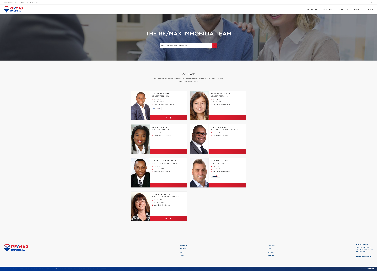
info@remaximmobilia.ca (15, 2)
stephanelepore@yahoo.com (222, 171)
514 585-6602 (159, 169)
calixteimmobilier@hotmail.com (164, 104)
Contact (369, 9)
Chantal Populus (161, 194)
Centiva (370, 268)
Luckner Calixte (160, 94)
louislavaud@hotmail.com (162, 171)
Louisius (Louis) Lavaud (164, 161)
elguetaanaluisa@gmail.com (222, 104)
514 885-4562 (159, 101)
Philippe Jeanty (219, 127)
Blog (356, 9)
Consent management (99, 268)
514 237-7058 (217, 169)
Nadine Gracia (159, 127)
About (182, 252)
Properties (312, 9)
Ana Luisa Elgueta (220, 94)
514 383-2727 (33, 2)
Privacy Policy (78, 268)
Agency (342, 9)
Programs (271, 245)
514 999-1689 (217, 101)
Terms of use (87, 268)
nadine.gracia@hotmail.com (163, 135)
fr (372, 2)
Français (271, 255)
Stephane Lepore (220, 161)
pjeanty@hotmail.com (220, 135)
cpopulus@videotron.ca (162, 205)
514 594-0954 (159, 202)
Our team (327, 9)
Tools (182, 255)
